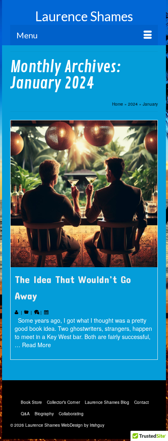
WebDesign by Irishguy (82, 425)
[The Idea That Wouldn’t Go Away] (84, 193)
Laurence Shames (84, 16)
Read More (36, 345)
